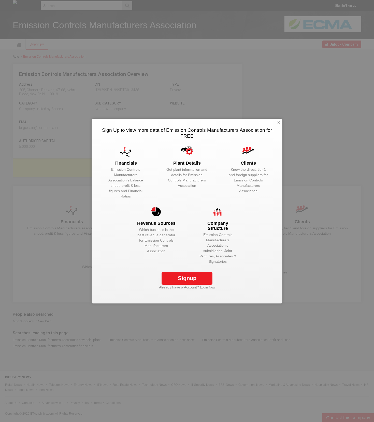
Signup (187, 278)
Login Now (207, 287)
